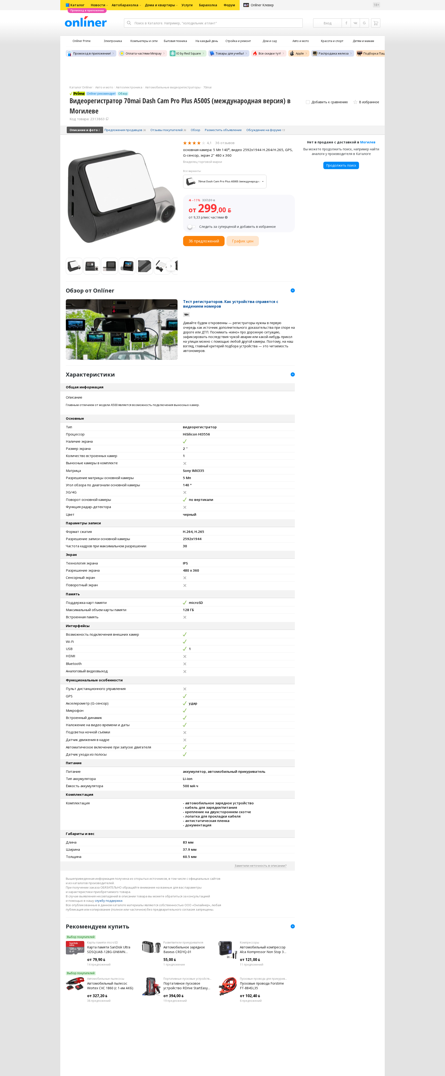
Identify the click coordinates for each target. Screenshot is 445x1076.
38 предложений (99, 1000)
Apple (300, 53)
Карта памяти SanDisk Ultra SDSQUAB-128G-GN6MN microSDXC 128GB (108, 949)
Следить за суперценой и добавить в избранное (237, 227)
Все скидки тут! (270, 53)
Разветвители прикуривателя (183, 942)
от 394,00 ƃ (173, 995)
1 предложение (174, 964)
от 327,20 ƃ (97, 995)
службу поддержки (108, 901)
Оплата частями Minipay (144, 53)
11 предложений (251, 964)
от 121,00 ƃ (250, 959)
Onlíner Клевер (262, 5)
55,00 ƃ (169, 959)
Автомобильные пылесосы (105, 978)
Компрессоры (249, 942)
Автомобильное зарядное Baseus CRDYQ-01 (184, 949)
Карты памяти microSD (102, 942)
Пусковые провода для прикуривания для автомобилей (264, 978)
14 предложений (99, 964)
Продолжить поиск (341, 165)
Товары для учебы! (230, 53)
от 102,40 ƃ (250, 995)
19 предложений (175, 1000)
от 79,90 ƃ (96, 959)
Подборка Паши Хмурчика (383, 53)
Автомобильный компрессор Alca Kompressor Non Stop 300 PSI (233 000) (263, 949)
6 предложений (251, 1000)
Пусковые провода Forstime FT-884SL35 (262, 985)
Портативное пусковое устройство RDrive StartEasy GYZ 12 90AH (185, 985)
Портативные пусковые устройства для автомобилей (187, 978)
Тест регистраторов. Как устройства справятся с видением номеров (230, 304)
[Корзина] (375, 23)
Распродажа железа (334, 53)
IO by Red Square (188, 53)
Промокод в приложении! (92, 53)
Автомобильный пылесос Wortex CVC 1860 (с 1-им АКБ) (110, 985)
